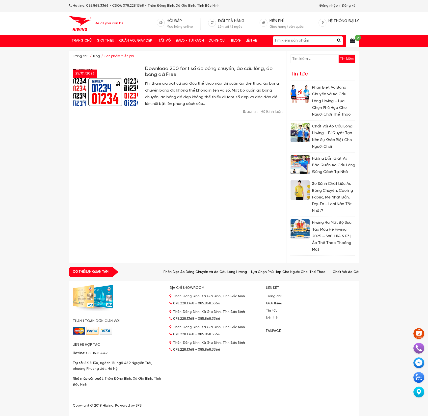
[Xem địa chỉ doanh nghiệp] (418, 392)
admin (252, 112)
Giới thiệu (105, 41)
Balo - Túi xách (190, 41)
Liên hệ (251, 41)
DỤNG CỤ (217, 41)
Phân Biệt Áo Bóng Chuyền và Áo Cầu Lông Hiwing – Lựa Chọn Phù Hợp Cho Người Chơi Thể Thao (237, 272)
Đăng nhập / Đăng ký (337, 6)
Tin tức (271, 311)
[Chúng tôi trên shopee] (418, 333)
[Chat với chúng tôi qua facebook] (418, 362)
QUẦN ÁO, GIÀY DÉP (135, 41)
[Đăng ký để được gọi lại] (418, 348)
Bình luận (274, 112)
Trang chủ (82, 41)
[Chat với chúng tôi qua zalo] (418, 377)
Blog (236, 41)
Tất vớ (165, 41)
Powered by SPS (128, 406)
